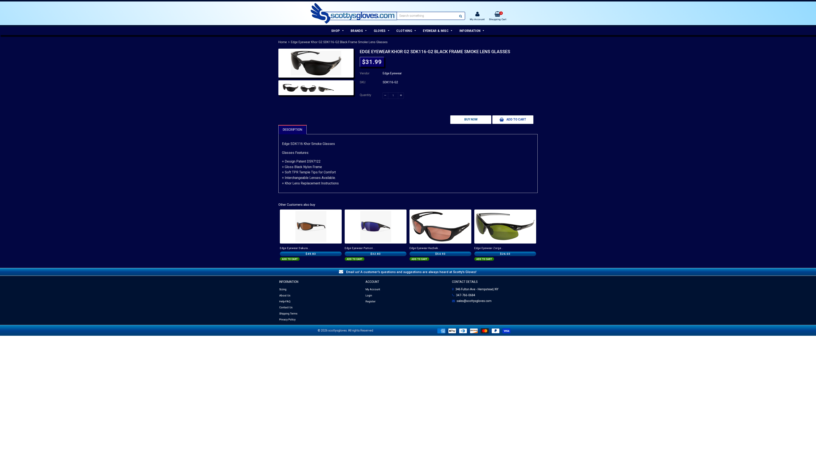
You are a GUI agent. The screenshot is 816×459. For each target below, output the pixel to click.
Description (292, 130)
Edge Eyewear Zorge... (488, 248)
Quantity (365, 95)
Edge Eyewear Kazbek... (424, 248)
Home (282, 42)
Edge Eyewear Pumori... (360, 248)
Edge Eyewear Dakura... (295, 248)
